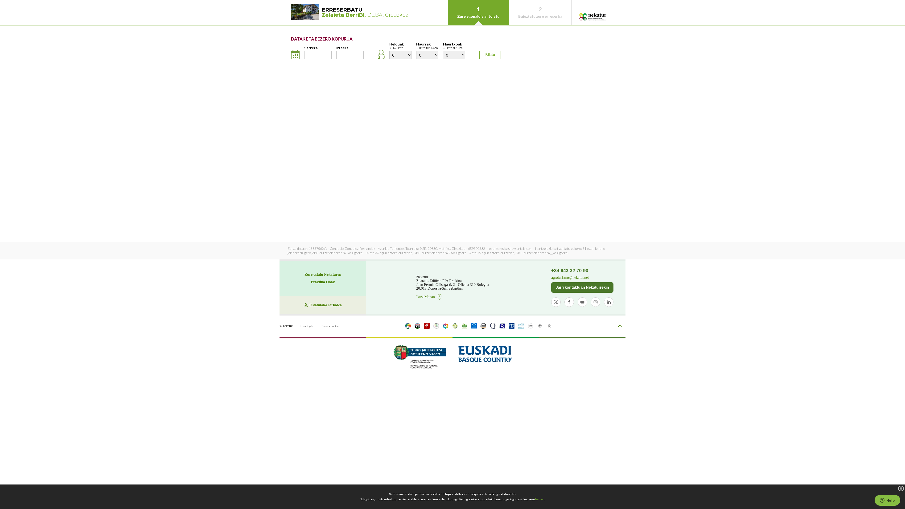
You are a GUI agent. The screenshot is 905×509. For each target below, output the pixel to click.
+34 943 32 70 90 (569, 270)
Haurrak (427, 46)
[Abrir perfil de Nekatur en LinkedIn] (608, 302)
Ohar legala (306, 326)
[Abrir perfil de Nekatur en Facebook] (569, 302)
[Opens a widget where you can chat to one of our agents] (887, 501)
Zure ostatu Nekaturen (322, 274)
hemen (539, 499)
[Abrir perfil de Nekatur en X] (556, 302)
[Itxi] (901, 488)
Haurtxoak (453, 46)
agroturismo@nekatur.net (570, 277)
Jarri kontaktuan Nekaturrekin (582, 287)
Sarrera (311, 48)
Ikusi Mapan (425, 297)
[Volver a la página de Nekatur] (593, 17)
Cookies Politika (330, 326)
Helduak (396, 46)
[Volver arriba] (620, 326)
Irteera (342, 48)
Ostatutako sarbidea (325, 305)
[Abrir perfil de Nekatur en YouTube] (582, 302)
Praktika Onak (323, 282)
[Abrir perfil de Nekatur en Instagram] (595, 302)
